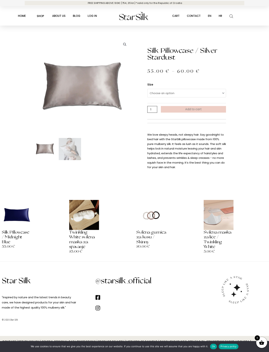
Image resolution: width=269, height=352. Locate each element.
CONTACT (194, 16)
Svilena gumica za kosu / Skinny (151, 237)
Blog (76, 16)
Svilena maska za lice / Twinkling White (217, 239)
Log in (92, 16)
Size (150, 84)
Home (22, 16)
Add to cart (193, 109)
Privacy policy (229, 346)
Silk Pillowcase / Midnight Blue (15, 237)
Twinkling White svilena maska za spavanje (82, 239)
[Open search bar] (231, 16)
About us (59, 16)
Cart (176, 16)
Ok (213, 346)
